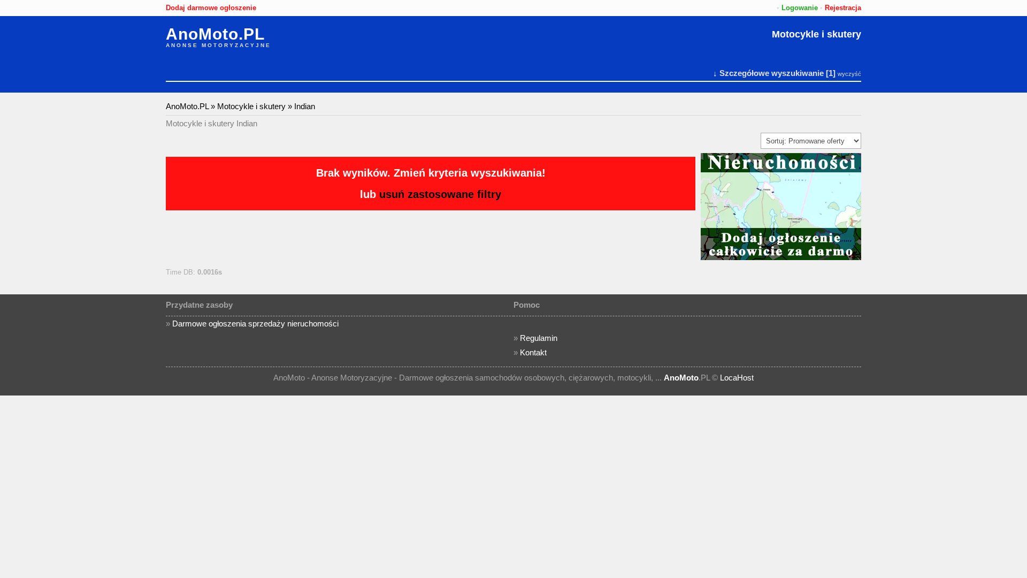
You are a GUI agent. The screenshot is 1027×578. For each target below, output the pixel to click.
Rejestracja (843, 8)
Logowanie (799, 8)
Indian (304, 106)
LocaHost (737, 377)
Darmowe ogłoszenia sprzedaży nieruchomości (255, 323)
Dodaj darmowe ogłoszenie (211, 8)
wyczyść (849, 74)
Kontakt (533, 352)
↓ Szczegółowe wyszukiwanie (768, 73)
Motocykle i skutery (816, 34)
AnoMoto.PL (215, 34)
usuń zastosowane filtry (440, 194)
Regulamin (538, 338)
